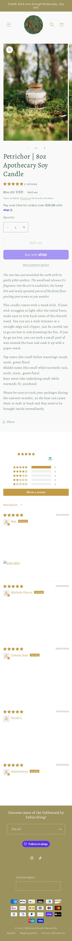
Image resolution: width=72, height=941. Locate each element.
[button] (9, 24)
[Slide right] (45, 148)
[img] (13, 515)
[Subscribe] (60, 829)
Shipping (25, 198)
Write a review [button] (36, 492)
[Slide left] (27, 148)
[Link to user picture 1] (11, 568)
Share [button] (11, 422)
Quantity (8, 217)
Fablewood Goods (34, 928)
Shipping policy (28, 933)
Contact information (53, 933)
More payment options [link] (36, 264)
